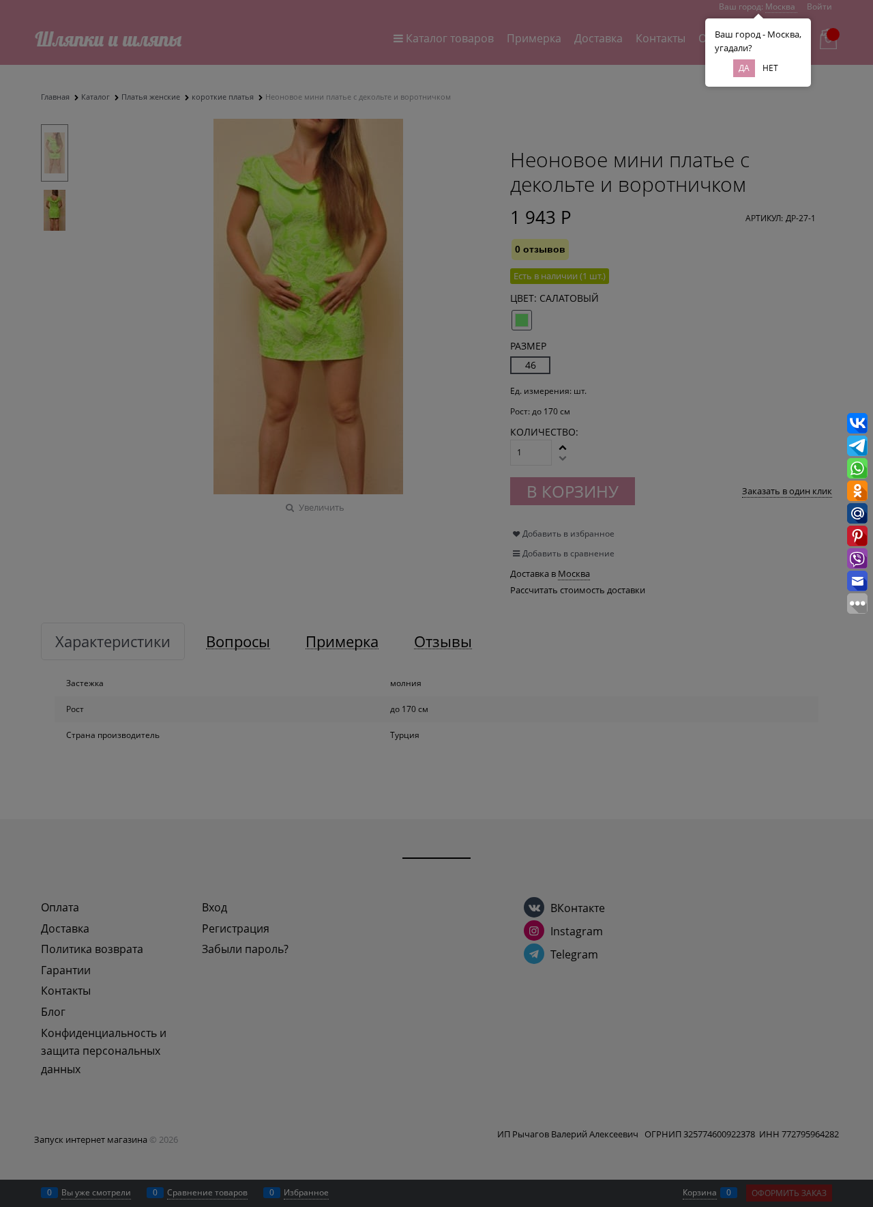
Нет (770, 68)
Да (744, 68)
